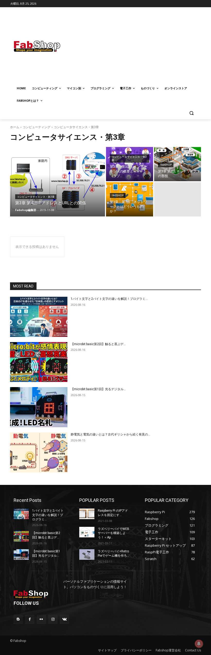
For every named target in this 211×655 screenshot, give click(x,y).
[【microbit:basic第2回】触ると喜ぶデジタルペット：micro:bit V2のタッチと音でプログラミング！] (38, 362)
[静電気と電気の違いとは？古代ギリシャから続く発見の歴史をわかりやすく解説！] (38, 452)
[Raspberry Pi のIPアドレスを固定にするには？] (86, 514)
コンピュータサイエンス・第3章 (36, 196)
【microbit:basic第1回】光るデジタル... (98, 389)
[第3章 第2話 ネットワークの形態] (177, 164)
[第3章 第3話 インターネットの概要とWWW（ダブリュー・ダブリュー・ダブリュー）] (129, 164)
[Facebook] (29, 619)
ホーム (14, 127)
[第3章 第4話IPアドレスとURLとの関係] (57, 181)
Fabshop (166, 164)
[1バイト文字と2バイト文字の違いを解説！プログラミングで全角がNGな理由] (38, 317)
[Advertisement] (147, 46)
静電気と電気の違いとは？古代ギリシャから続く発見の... (110, 434)
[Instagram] (52, 619)
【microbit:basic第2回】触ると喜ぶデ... (98, 344)
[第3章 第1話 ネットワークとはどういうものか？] (129, 199)
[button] (191, 113)
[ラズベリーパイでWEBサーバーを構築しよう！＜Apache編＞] (86, 532)
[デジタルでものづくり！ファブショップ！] (45, 46)
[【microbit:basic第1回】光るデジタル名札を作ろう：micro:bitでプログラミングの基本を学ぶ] (38, 407)
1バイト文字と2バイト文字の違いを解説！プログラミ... (109, 299)
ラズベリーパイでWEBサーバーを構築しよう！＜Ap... (113, 533)
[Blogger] (18, 619)
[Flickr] (41, 619)
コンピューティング (36, 127)
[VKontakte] (64, 619)
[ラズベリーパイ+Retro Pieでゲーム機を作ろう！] (86, 554)
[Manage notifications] (199, 644)
